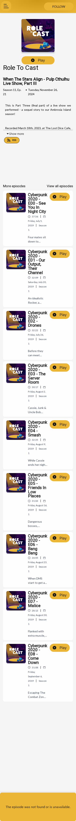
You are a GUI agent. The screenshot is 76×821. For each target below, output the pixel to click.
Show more (16, 133)
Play (41, 60)
